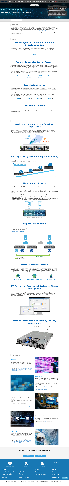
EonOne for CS (21, 475)
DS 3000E (40, 75)
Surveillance (21, 439)
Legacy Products (54, 481)
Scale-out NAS (4, 477)
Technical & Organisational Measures (42, 481)
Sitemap (59, 481)
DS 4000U (34, 54)
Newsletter (40, 455)
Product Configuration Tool (34, 114)
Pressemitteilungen (55, 474)
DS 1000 (29, 98)
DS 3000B (29, 77)
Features (40, 20)
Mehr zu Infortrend (55, 471)
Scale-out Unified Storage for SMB (8, 473)
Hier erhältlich (54, 475)
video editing (44, 30)
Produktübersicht (10, 466)
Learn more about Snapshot (17, 231)
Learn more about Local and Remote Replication (21, 233)
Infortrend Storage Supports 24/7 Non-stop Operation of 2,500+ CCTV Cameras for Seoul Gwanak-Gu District (22, 441)
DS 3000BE (40, 77)
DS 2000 (18, 98)
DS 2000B (39, 98)
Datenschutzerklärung (25, 481)
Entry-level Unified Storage (7, 474)
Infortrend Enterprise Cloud (24, 477)
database (33, 30)
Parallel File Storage (22, 471)
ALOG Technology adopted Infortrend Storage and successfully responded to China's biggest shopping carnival (22, 369)
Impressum (32, 481)
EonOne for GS (21, 474)
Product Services (38, 473)
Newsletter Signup (55, 477)
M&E (20, 403)
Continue (34, 5)
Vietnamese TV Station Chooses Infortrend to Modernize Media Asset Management (22, 405)
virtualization (38, 30)
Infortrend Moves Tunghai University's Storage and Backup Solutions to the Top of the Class (47, 423)
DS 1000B (50, 98)
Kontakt (53, 473)
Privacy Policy (57, 1)
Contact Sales (28, 455)
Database (21, 367)
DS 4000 (18, 75)
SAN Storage (4, 475)
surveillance (54, 30)
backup (48, 30)
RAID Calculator (42, 466)
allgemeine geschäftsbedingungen (12, 481)
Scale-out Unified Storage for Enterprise (9, 471)
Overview (16, 20)
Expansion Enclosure (22, 473)
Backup (45, 421)
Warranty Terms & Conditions (40, 474)
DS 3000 (29, 75)
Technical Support (38, 471)
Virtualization (46, 386)
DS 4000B (50, 75)
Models (28, 20)
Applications (52, 20)
